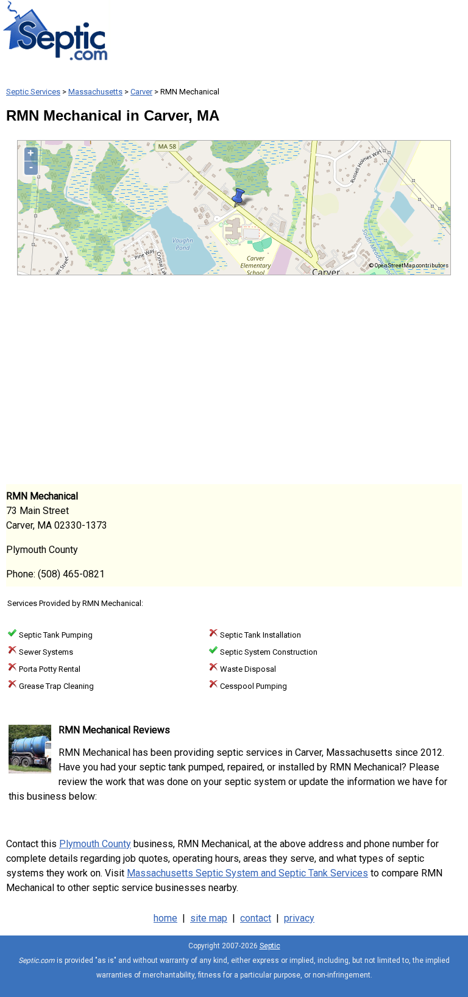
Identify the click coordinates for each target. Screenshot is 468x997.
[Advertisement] (234, 379)
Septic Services (33, 91)
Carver (141, 91)
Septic (270, 946)
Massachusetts (95, 91)
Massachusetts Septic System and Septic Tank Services (247, 873)
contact (255, 918)
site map (208, 918)
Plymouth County (95, 844)
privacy (299, 918)
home (165, 918)
